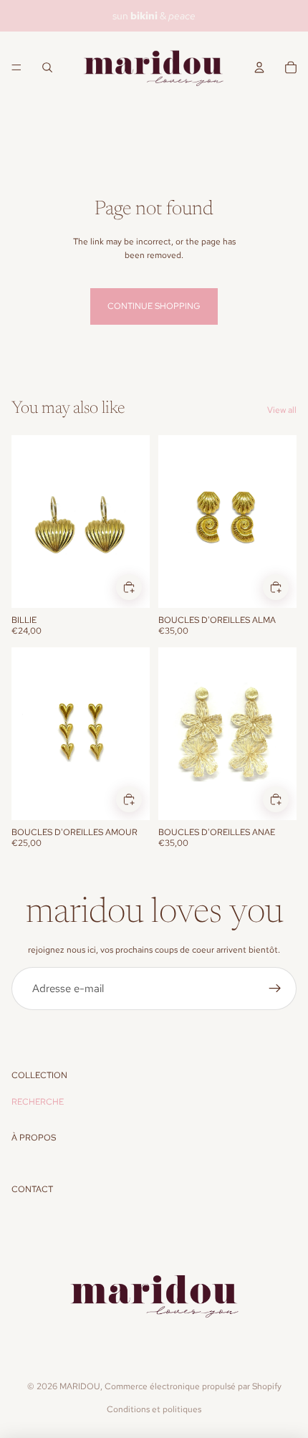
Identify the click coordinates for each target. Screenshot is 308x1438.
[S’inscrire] (275, 988)
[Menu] (16, 67)
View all (282, 410)
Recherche (37, 1102)
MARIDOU (79, 1386)
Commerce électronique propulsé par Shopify (193, 1386)
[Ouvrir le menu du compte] (259, 67)
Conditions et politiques (154, 1409)
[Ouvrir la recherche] (47, 67)
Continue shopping (154, 306)
